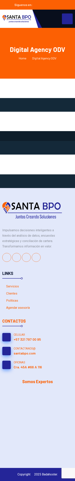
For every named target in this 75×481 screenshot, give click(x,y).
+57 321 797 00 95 (27, 339)
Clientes (11, 293)
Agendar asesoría (18, 308)
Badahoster (49, 474)
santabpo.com (25, 353)
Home (22, 58)
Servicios (12, 286)
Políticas (12, 300)
